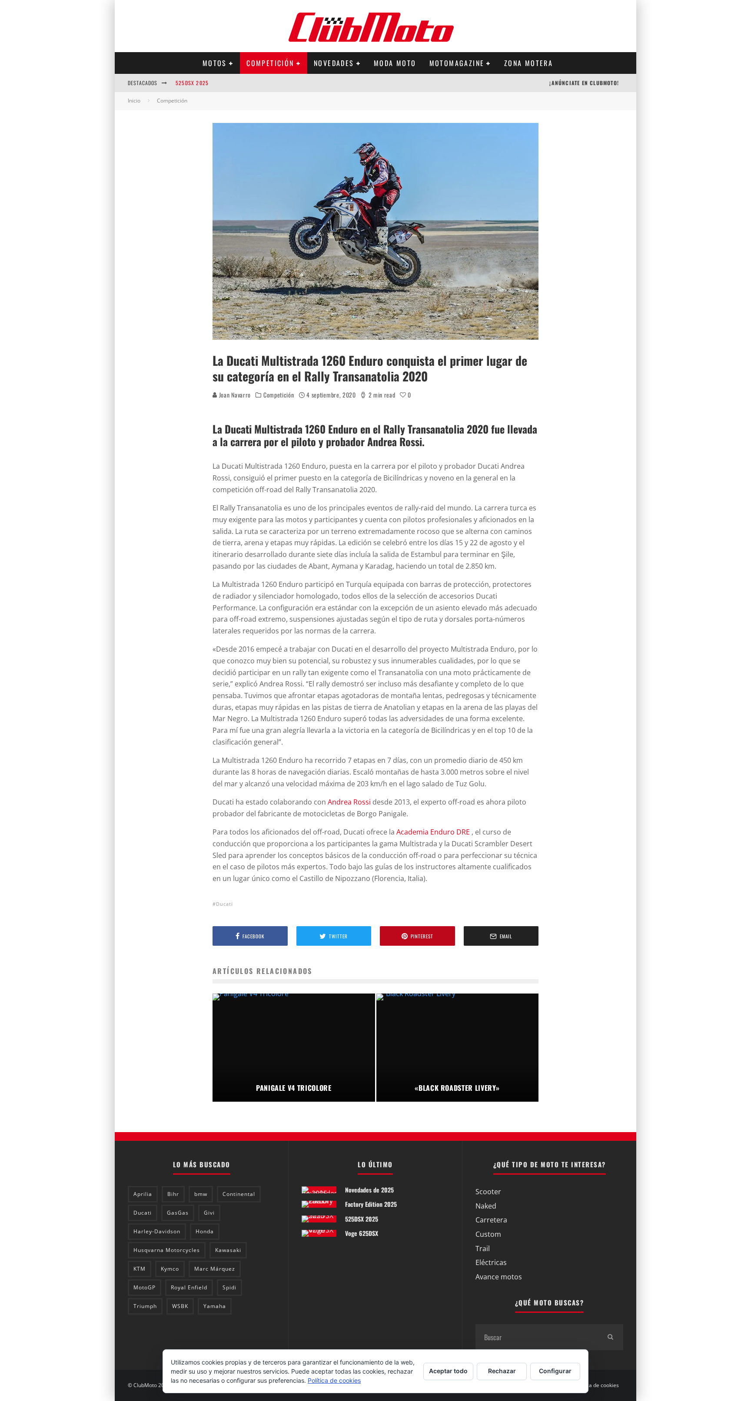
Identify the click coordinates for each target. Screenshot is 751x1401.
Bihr (173, 1194)
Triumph (145, 1306)
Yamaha (214, 1306)
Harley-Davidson (156, 1231)
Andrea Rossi (349, 802)
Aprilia (142, 1194)
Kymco (170, 1268)
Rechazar (502, 1371)
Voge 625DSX (361, 1233)
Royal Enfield (189, 1287)
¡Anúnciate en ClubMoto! (584, 82)
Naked (485, 1206)
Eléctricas (491, 1262)
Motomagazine (457, 63)
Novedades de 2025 (369, 1189)
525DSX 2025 (192, 82)
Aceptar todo (448, 1371)
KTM (139, 1268)
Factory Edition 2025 (371, 1204)
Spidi (229, 1287)
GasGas (178, 1212)
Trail (482, 1248)
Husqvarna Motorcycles (166, 1250)
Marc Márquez (214, 1268)
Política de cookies (597, 1385)
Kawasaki (228, 1250)
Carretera (491, 1220)
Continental (239, 1194)
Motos (215, 63)
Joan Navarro (234, 394)
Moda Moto (395, 63)
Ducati (224, 904)
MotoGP (144, 1287)
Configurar (555, 1371)
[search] (610, 1337)
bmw (200, 1194)
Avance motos (498, 1277)
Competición (270, 63)
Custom (488, 1234)
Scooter (488, 1191)
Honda (205, 1231)
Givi (209, 1212)
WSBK (180, 1306)
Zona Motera (528, 63)
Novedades (334, 63)
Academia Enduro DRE (434, 832)
